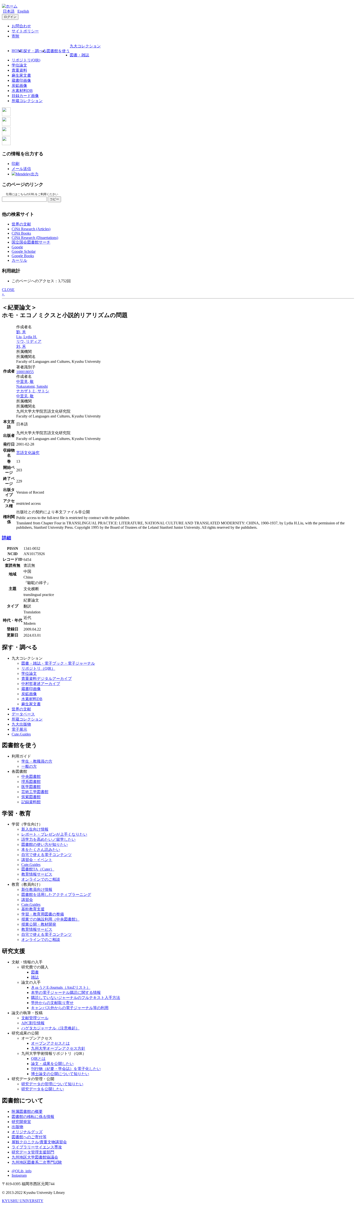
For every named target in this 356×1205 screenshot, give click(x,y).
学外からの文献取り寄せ (52, 1003)
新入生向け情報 (34, 829)
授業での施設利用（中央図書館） (50, 919)
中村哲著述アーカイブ (40, 684)
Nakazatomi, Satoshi (32, 386)
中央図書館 (31, 776)
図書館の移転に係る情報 (33, 1117)
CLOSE (8, 290)
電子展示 (19, 729)
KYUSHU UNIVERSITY (22, 1201)
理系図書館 (31, 782)
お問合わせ (21, 26)
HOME (17, 51)
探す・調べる (34, 51)
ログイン (10, 17)
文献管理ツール (34, 1018)
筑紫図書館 (31, 797)
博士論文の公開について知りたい (60, 1074)
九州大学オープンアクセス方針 (58, 1048)
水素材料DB (22, 91)
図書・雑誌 (79, 55)
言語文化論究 (27, 453)
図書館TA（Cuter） (37, 869)
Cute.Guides (21, 734)
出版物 (17, 1127)
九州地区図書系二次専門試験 (37, 1162)
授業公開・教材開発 (38, 924)
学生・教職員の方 (36, 761)
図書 (35, 972)
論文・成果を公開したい (52, 1064)
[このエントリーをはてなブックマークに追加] (6, 134)
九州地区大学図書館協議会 (35, 1157)
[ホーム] (9, 6)
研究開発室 (21, 1122)
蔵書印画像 (21, 80)
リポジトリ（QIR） (38, 668)
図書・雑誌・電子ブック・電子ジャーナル (58, 663)
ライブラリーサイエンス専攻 (37, 1147)
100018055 (25, 372)
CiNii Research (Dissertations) (35, 238)
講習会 (27, 900)
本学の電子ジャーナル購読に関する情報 (66, 992)
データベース (23, 714)
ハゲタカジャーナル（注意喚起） (50, 1028)
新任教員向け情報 (36, 889)
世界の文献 (21, 224)
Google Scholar (24, 251)
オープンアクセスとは (50, 1043)
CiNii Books (21, 233)
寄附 (15, 36)
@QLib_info (21, 1171)
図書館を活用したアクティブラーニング (56, 895)
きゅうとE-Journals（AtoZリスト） (60, 987)
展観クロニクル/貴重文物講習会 (39, 1142)
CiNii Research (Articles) (31, 229)
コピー (54, 199)
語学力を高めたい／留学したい (48, 839)
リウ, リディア (28, 341)
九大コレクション (85, 46)
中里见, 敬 (25, 396)
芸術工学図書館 (34, 792)
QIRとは (38, 1058)
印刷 (15, 164)
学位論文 (19, 65)
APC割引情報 (33, 1023)
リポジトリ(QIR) (26, 60)
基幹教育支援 (33, 909)
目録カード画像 (25, 96)
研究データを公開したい (42, 1089)
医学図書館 (31, 787)
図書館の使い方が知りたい (44, 844)
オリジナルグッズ (27, 1132)
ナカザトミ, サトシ (32, 391)
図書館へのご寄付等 (29, 1137)
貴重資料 (19, 70)
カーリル (19, 260)
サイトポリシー (25, 31)
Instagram (19, 1175)
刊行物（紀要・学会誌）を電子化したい (66, 1069)
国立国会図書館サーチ (31, 242)
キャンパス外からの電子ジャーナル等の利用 (69, 1008)
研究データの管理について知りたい (52, 1084)
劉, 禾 (21, 332)
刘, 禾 (21, 346)
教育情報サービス (36, 874)
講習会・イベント (36, 860)
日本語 (9, 11)
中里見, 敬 (25, 381)
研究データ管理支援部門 (33, 1152)
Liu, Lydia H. (26, 337)
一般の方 (29, 766)
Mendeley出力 (27, 174)
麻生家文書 (21, 75)
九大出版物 (21, 724)
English (23, 11)
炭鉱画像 (19, 85)
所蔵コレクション (27, 101)
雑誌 (35, 977)
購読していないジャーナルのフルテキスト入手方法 (75, 998)
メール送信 (21, 169)
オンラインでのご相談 (40, 879)
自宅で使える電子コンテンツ (46, 855)
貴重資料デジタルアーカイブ (46, 679)
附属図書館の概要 (27, 1111)
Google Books (23, 256)
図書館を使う (58, 51)
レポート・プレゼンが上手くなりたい (54, 834)
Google (17, 247)
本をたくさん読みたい (40, 850)
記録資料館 (31, 802)
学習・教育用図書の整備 (42, 914)
